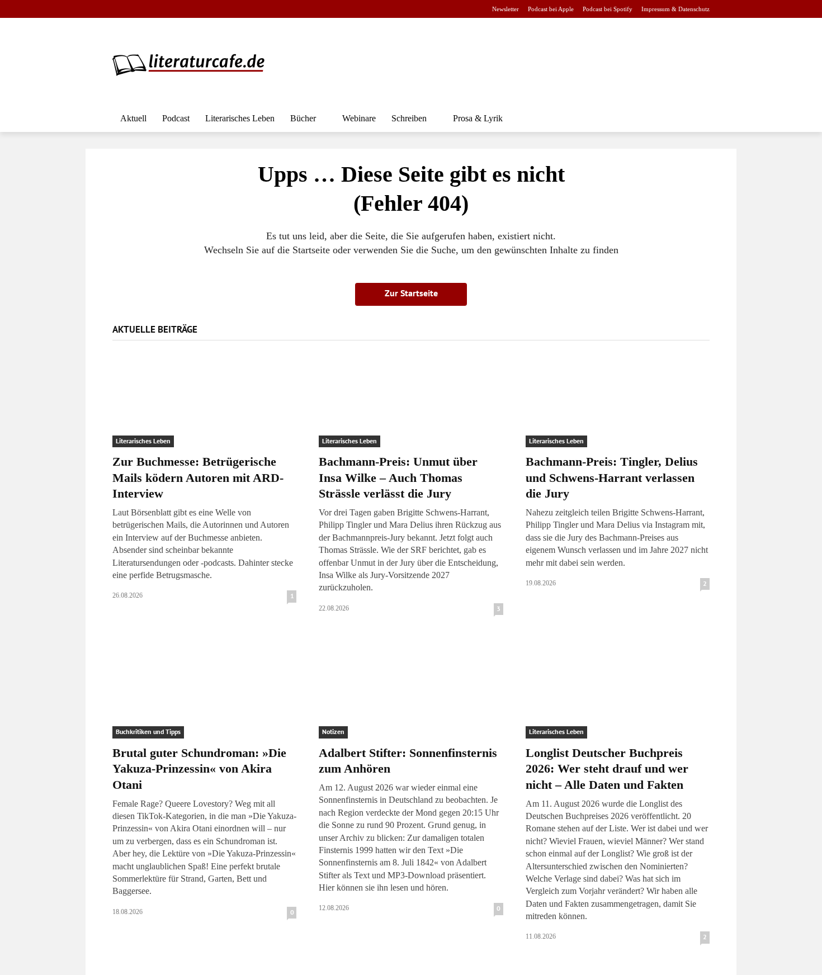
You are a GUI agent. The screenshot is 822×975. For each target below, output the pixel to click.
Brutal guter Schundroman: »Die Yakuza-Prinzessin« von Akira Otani (199, 769)
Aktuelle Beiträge (154, 329)
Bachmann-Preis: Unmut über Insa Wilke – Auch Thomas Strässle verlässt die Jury (398, 477)
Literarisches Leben (143, 441)
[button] (696, 118)
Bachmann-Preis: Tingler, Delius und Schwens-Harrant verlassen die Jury (612, 477)
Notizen (333, 731)
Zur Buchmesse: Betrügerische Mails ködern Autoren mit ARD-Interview (198, 477)
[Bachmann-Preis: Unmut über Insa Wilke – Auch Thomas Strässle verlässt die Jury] (411, 402)
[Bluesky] (208, 9)
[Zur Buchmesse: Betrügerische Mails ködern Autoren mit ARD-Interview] (204, 402)
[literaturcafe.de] (194, 64)
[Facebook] (119, 9)
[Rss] (243, 9)
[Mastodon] (226, 9)
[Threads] (190, 9)
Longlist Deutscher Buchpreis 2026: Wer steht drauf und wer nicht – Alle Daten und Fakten (607, 769)
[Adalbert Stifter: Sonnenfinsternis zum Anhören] (411, 692)
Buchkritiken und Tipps (148, 731)
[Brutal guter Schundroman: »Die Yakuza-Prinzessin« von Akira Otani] (204, 692)
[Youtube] (155, 9)
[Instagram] (137, 9)
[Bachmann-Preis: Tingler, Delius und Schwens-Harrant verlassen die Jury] (618, 402)
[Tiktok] (173, 9)
